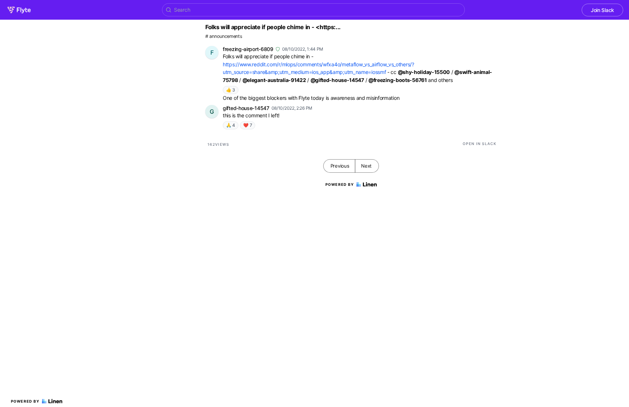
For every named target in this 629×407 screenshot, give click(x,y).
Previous (340, 166)
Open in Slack (480, 143)
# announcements (223, 36)
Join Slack (602, 10)
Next (366, 166)
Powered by (25, 401)
